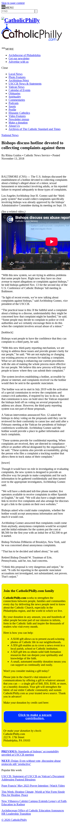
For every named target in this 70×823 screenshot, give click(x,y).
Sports (12, 106)
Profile (12, 109)
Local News (15, 73)
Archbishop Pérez (19, 80)
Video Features (17, 116)
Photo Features (17, 77)
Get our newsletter (19, 58)
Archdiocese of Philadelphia (25, 55)
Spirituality (15, 96)
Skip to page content (13, 3)
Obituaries (14, 93)
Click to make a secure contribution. (35, 717)
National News (9, 135)
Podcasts (13, 103)
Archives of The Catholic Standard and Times (34, 129)
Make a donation (18, 122)
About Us (14, 125)
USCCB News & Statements (25, 83)
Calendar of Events (19, 90)
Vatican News (16, 86)
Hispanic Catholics (19, 112)
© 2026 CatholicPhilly (14, 819)
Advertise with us (19, 61)
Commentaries (17, 99)
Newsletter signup (19, 119)
